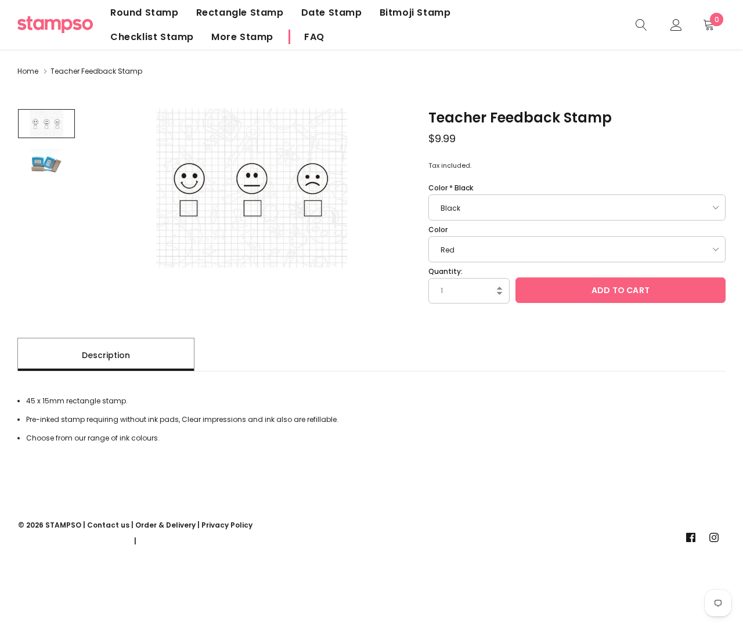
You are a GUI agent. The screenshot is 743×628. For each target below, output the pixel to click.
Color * (450, 188)
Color (438, 229)
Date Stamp (331, 12)
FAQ (314, 37)
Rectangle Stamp (240, 12)
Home (27, 71)
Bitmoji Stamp (415, 12)
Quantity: (445, 271)
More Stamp (242, 37)
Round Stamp (144, 12)
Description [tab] (106, 355)
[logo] (55, 24)
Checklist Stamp (152, 37)
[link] (641, 24)
